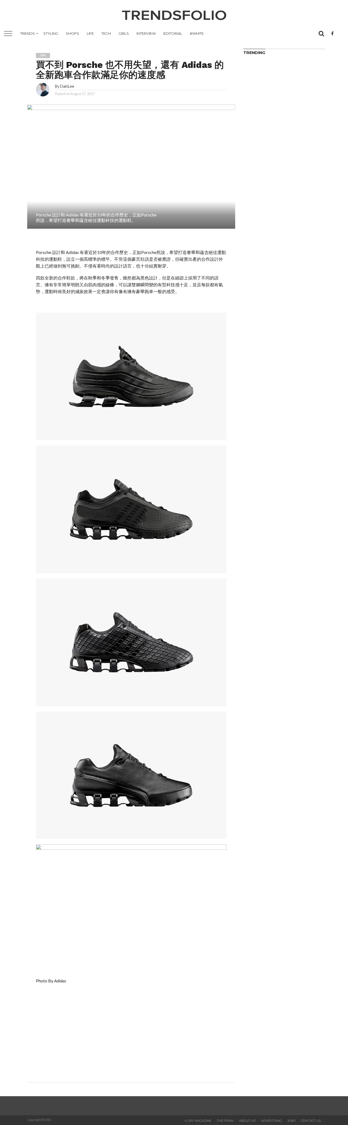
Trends (27, 33)
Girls (124, 33)
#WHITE (197, 33)
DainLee (67, 86)
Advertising (271, 1121)
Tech (106, 33)
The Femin (225, 1121)
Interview (146, 33)
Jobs (291, 1121)
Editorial (172, 33)
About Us (247, 1121)
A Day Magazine (198, 1121)
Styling (50, 33)
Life (90, 33)
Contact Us (311, 1121)
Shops (72, 33)
